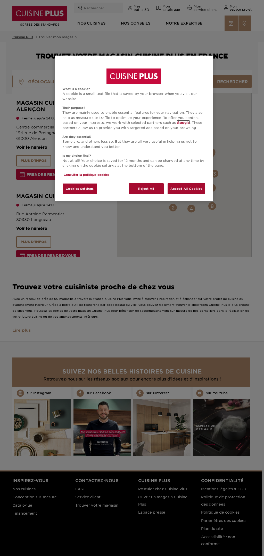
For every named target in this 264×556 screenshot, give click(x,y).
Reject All (146, 188)
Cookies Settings (80, 188)
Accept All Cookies (186, 188)
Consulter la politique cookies (86, 174)
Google (183, 122)
